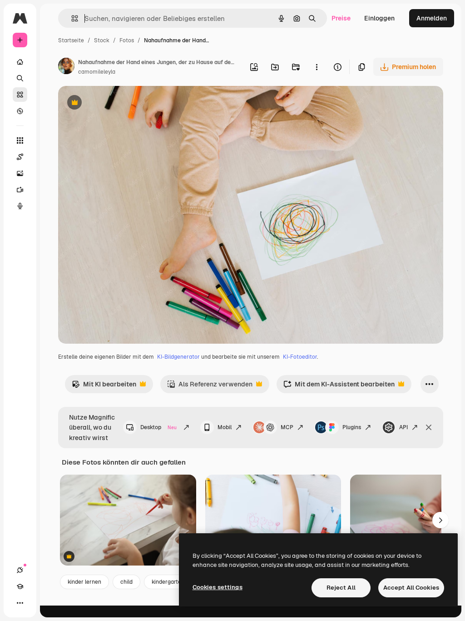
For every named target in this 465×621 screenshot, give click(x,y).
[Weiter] (440, 520)
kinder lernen (84, 582)
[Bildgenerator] (20, 173)
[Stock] (20, 94)
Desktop (158, 427)
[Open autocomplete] (71, 18)
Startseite (71, 40)
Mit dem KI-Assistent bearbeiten (339, 386)
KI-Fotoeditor (300, 357)
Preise (341, 18)
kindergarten (168, 582)
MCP (287, 427)
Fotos (126, 40)
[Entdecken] (20, 111)
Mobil (225, 427)
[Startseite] (20, 62)
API (403, 427)
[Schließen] (428, 427)
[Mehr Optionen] (316, 67)
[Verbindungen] (20, 570)
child (126, 582)
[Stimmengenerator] (20, 206)
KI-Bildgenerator (178, 357)
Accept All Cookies (411, 587)
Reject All (341, 587)
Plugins (351, 427)
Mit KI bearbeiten (104, 386)
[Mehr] (20, 603)
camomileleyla (96, 71)
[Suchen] (20, 78)
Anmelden (431, 18)
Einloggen (379, 18)
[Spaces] (20, 157)
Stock (101, 40)
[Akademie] (20, 586)
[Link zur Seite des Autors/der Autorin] (66, 67)
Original (116, 103)
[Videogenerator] (20, 189)
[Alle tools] (20, 140)
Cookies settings (217, 587)
